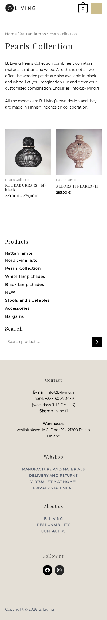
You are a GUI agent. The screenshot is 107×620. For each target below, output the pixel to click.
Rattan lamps (32, 34)
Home (11, 34)
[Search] (97, 342)
